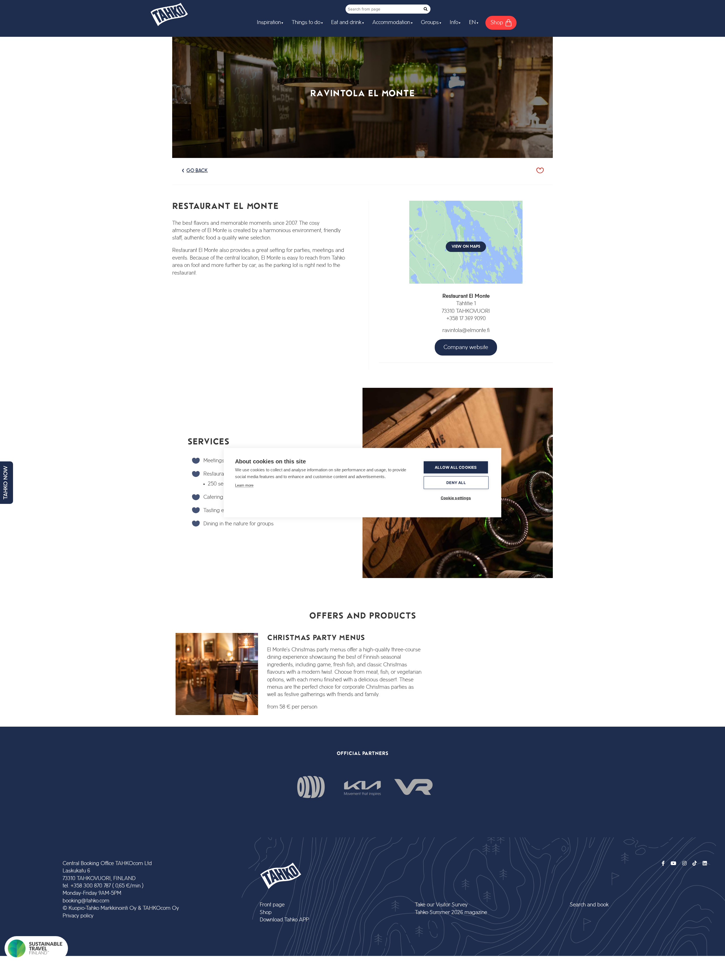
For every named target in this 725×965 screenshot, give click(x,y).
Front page (272, 904)
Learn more (244, 485)
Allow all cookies (456, 467)
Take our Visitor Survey (441, 904)
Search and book (589, 904)
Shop (266, 912)
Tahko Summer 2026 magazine (451, 912)
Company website (465, 347)
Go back (197, 170)
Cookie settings (456, 497)
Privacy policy (78, 915)
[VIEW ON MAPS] (466, 288)
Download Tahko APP (284, 919)
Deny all (456, 482)
